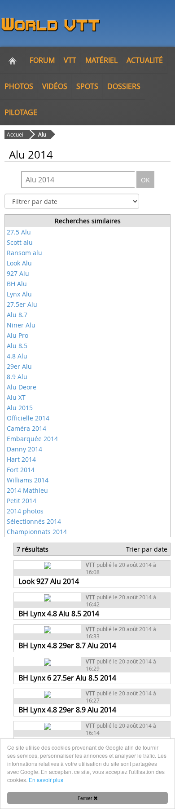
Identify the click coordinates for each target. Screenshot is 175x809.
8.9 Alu (17, 376)
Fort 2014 (21, 469)
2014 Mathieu (27, 490)
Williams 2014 (27, 480)
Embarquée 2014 (32, 438)
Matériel (101, 60)
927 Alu (18, 273)
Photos (18, 86)
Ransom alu (24, 252)
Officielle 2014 (28, 418)
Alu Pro (17, 335)
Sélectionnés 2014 (34, 521)
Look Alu (19, 263)
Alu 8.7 (17, 314)
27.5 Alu (19, 232)
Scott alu (20, 242)
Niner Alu (21, 325)
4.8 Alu (17, 356)
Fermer (85, 798)
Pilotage (20, 112)
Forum (42, 60)
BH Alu (17, 283)
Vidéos (54, 86)
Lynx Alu (19, 294)
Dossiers (123, 86)
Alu (42, 134)
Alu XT (16, 397)
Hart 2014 (21, 459)
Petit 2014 (21, 500)
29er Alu (19, 366)
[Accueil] (12, 60)
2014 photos (25, 511)
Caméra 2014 (26, 428)
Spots (87, 86)
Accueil (16, 134)
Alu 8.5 (17, 345)
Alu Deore (21, 387)
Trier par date (146, 549)
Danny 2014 (24, 449)
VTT (70, 60)
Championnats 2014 (37, 531)
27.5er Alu (22, 304)
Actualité (145, 60)
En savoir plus (46, 779)
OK (145, 180)
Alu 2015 (20, 407)
